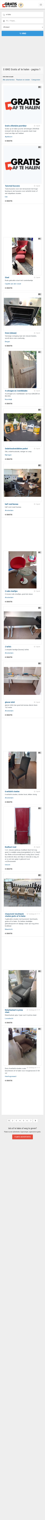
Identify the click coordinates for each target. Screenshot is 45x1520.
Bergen (7, 342)
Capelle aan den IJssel (13, 284)
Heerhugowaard (10, 1076)
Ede (6, 197)
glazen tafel (10, 702)
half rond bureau (11, 504)
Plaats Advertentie (22, 1137)
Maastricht (9, 929)
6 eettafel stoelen (12, 791)
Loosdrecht (9, 1018)
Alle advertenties (9, 80)
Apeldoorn (8, 137)
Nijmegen (8, 455)
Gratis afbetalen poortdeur (16, 126)
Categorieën (35, 80)
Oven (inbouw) (10, 333)
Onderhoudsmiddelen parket (16, 448)
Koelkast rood (10, 847)
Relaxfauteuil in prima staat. (14, 1011)
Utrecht (7, 865)
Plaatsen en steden (23, 80)
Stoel (7, 277)
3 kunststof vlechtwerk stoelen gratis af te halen (15, 915)
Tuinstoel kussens (12, 186)
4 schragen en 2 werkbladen (16, 391)
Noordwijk (8, 399)
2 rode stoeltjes (11, 591)
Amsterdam (9, 510)
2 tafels (8, 646)
